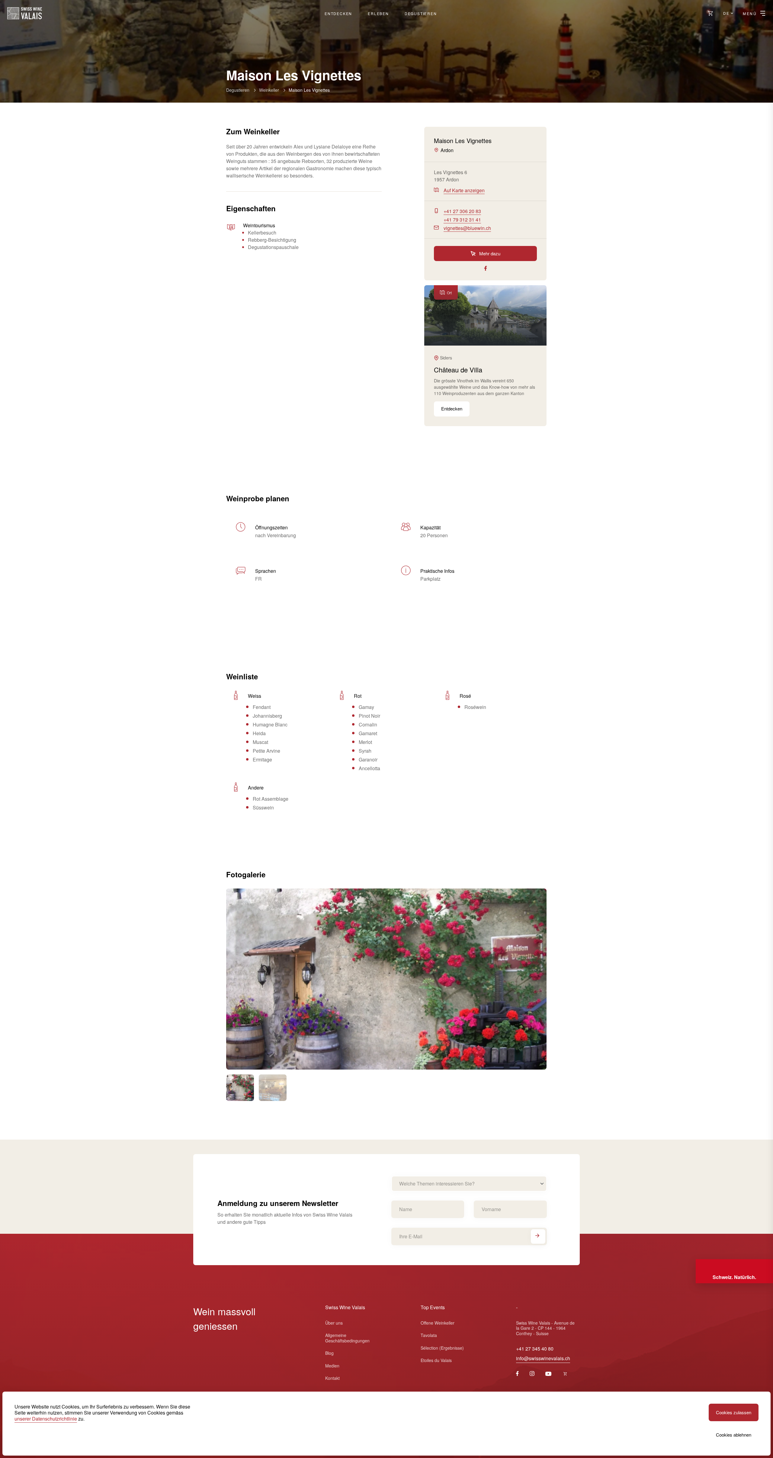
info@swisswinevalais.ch (543, 1358)
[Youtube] (548, 1373)
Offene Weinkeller (437, 1323)
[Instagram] (532, 1373)
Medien (332, 1366)
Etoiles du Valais (436, 1360)
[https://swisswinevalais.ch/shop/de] (710, 13)
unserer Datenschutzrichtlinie (45, 1418)
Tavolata (429, 1335)
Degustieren (421, 13)
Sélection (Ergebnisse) (442, 1348)
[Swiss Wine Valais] (24, 13)
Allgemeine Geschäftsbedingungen (347, 1338)
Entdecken (338, 13)
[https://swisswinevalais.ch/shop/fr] (565, 1373)
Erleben (378, 13)
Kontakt (332, 1378)
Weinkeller (269, 90)
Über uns (334, 1323)
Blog (329, 1353)
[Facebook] (517, 1373)
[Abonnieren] (538, 1236)
